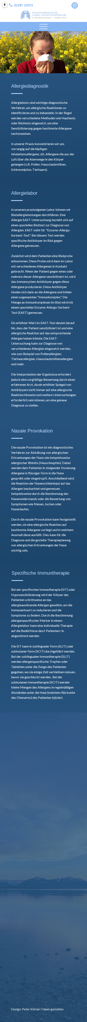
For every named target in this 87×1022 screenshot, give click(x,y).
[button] (43, 26)
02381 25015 (22, 5)
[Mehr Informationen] (74, 5)
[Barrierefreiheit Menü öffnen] (5, 5)
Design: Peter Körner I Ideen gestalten (37, 1009)
